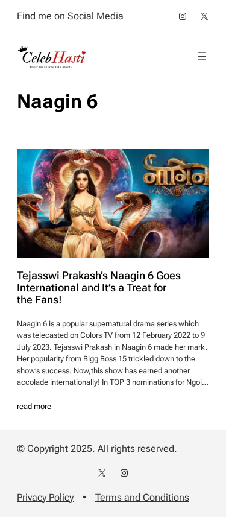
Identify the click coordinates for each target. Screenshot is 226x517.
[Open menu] (202, 56)
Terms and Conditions (142, 497)
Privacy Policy (45, 497)
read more (34, 406)
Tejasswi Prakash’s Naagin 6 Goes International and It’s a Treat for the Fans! (99, 288)
